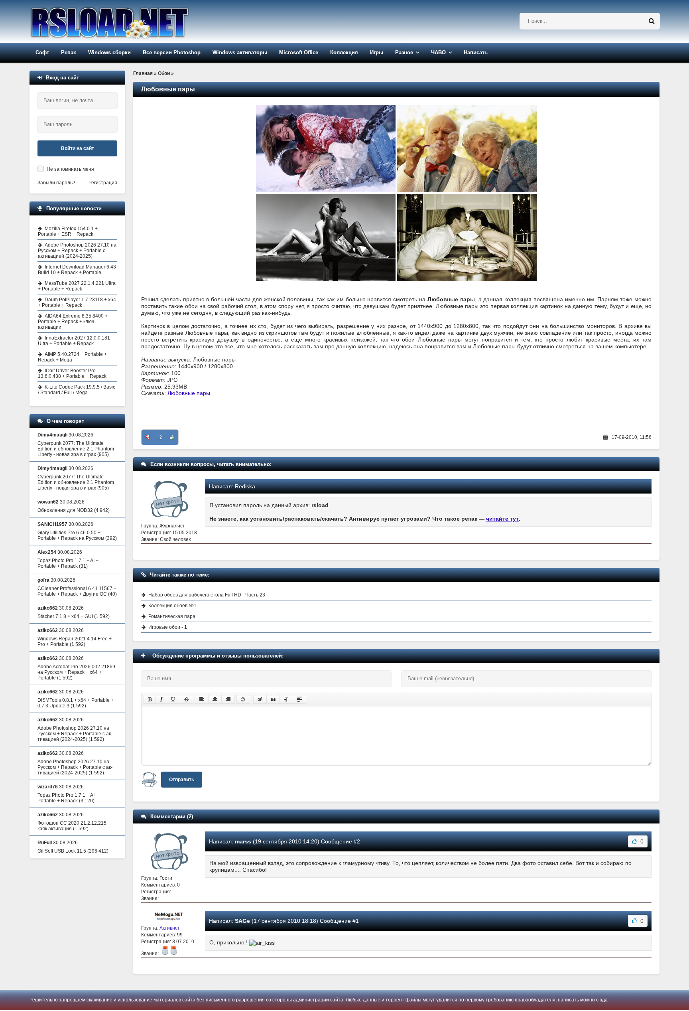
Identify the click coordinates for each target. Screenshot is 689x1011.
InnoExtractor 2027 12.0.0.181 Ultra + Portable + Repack (74, 340)
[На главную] (130, 21)
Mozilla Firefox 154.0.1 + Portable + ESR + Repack (68, 231)
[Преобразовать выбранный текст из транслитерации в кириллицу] (286, 699)
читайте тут (502, 518)
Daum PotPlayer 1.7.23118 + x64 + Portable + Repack (77, 302)
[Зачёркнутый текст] (186, 699)
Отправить (181, 779)
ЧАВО (438, 52)
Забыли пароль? (56, 183)
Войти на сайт (77, 148)
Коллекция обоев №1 (172, 605)
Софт (42, 52)
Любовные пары (188, 393)
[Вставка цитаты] (273, 699)
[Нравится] (171, 437)
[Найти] (651, 21)
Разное (404, 52)
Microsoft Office (298, 52)
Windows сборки (109, 52)
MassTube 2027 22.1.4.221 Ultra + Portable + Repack (77, 286)
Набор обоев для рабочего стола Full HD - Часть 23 (206, 595)
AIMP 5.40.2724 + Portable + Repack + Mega (72, 357)
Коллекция (344, 52)
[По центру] (215, 699)
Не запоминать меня (70, 169)
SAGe (242, 921)
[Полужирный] (150, 699)
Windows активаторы (240, 52)
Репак (68, 52)
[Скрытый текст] (260, 699)
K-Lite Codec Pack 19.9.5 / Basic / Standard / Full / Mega (76, 389)
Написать (476, 52)
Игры (376, 52)
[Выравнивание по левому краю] (202, 699)
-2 (160, 437)
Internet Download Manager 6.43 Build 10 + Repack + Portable (77, 269)
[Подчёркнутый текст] (173, 699)
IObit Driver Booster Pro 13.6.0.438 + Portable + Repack (72, 373)
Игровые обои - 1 (167, 627)
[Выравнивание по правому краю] (228, 699)
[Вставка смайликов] (243, 699)
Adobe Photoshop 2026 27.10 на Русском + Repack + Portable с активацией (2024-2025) (77, 250)
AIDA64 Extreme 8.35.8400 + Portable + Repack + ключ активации (73, 321)
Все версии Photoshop (172, 52)
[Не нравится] (148, 437)
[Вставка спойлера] (299, 699)
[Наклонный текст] (161, 699)
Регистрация (103, 183)
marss (243, 841)
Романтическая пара (171, 616)
